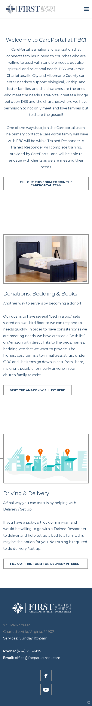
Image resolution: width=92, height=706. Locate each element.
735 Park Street (16, 625)
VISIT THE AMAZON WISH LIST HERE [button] (37, 390)
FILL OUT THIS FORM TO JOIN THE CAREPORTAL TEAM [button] (46, 183)
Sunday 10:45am (25, 638)
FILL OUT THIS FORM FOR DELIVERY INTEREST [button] (45, 563)
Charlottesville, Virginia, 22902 (28, 632)
